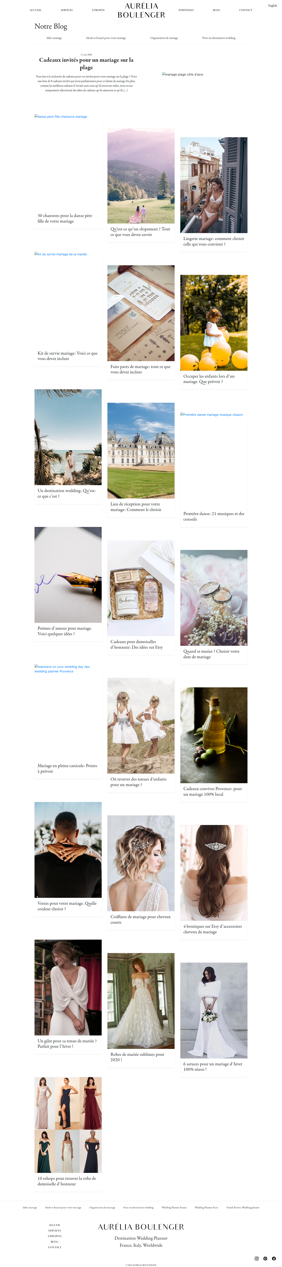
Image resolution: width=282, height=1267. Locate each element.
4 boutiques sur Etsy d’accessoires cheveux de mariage (212, 929)
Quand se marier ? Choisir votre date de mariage (211, 654)
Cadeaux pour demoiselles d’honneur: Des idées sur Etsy (136, 645)
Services (67, 10)
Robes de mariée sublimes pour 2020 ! (137, 1057)
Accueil (35, 10)
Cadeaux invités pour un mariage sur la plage (86, 64)
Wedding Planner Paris (206, 1207)
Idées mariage (54, 38)
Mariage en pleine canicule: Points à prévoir (67, 769)
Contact (245, 10)
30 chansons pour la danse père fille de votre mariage (65, 218)
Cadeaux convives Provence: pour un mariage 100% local (212, 792)
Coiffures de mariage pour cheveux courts (140, 920)
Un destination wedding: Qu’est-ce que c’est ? (67, 494)
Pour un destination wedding (218, 38)
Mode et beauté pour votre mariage (106, 38)
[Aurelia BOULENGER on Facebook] (274, 1258)
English (272, 6)
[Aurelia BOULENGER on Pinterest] (266, 1258)
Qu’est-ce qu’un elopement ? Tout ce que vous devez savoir (140, 232)
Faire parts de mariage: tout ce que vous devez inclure (140, 369)
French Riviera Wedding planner (243, 1207)
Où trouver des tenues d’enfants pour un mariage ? (138, 782)
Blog (216, 10)
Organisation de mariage (164, 38)
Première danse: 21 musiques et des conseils (213, 517)
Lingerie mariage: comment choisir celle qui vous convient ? (213, 241)
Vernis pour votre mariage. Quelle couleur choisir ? (67, 906)
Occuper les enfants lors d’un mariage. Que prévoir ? (209, 379)
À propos (98, 10)
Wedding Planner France (174, 1207)
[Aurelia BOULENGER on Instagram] (257, 1258)
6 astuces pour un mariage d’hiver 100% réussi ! (212, 1067)
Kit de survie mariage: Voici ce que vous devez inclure (67, 356)
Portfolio (186, 10)
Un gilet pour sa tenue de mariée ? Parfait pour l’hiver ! (67, 1044)
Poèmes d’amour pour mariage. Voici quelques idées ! (65, 631)
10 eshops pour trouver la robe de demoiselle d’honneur (67, 1181)
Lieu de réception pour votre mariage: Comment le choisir (135, 507)
